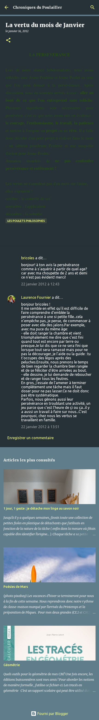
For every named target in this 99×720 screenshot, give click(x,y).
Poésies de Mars (15, 587)
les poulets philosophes (26, 220)
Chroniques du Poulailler (37, 7)
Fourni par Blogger (52, 714)
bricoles (27, 258)
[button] (8, 40)
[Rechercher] (92, 7)
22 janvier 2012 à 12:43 (40, 284)
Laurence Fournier (36, 297)
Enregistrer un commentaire (30, 438)
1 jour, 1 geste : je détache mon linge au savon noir (41, 508)
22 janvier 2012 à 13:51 (40, 427)
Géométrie (11, 665)
